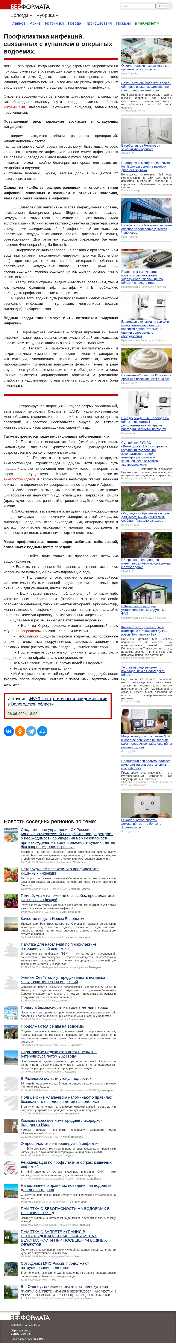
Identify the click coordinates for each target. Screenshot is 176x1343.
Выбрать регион (21, 1333)
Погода (74, 23)
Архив (35, 23)
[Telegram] (31, 731)
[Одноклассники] (20, 731)
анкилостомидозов (19, 479)
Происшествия (98, 23)
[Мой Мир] (42, 731)
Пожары (123, 23)
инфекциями (14, 107)
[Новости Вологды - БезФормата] (26, 5)
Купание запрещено (22, 631)
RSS (41, 1339)
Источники (54, 23)
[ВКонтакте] (9, 731)
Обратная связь (21, 1330)
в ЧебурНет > (147, 23)
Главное (18, 23)
